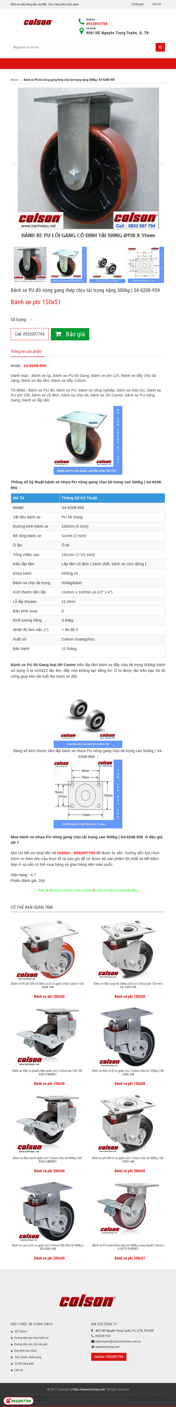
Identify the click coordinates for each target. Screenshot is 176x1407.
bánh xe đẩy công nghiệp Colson (108, 1399)
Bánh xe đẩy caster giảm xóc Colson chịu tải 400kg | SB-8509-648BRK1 (48, 1160)
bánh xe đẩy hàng (66, 1394)
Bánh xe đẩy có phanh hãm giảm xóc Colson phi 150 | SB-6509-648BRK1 (47, 1072)
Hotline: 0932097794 (108, 1357)
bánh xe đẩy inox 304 (90, 1394)
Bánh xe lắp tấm (35, 380)
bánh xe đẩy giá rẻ (77, 1399)
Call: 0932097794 (29, 334)
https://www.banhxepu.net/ (89, 1389)
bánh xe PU (66, 390)
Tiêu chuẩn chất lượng (27, 1357)
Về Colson (20, 1331)
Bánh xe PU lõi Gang (71, 375)
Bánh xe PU (21, 665)
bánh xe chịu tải (74, 395)
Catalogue (137, 4)
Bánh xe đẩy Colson (69, 380)
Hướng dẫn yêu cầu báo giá (30, 1344)
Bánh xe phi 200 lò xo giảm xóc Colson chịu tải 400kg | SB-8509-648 (128, 1160)
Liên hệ (156, 4)
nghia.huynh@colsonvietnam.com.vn (118, 1341)
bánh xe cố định (45, 395)
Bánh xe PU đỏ (41, 390)
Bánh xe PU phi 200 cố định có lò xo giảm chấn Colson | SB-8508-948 (48, 985)
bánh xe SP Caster (107, 395)
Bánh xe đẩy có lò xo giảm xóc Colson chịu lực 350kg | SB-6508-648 (128, 1072)
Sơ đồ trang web (24, 1363)
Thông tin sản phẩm (26, 351)
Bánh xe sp (41, 375)
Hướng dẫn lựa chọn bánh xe (31, 1337)
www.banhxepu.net (107, 1347)
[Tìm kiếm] (160, 47)
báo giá (73, 859)
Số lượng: (19, 319)
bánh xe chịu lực (131, 390)
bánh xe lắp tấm (36, 400)
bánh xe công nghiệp (97, 390)
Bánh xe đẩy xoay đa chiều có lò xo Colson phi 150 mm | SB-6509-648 (128, 985)
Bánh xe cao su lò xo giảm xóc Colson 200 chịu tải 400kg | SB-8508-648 (48, 1247)
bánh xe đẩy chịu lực (116, 1394)
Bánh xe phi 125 (105, 375)
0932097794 (97, 24)
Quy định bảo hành (25, 1350)
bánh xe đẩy (47, 1394)
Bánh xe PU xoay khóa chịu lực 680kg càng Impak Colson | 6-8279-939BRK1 (128, 1247)
